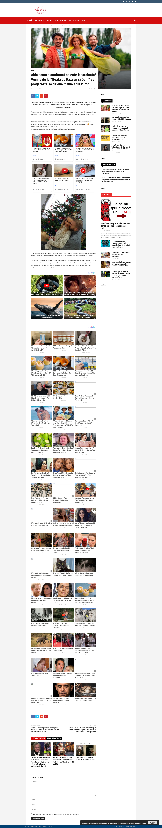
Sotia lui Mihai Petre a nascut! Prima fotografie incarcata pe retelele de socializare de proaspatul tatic (116, 180)
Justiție (63, 20)
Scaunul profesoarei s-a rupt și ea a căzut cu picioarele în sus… (120, 137)
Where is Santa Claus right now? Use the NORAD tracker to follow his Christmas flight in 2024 (63, 761)
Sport (84, 20)
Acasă (32, 26)
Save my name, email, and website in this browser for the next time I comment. (56, 814)
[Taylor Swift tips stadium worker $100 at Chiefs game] (86, 749)
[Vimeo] (132, 1)
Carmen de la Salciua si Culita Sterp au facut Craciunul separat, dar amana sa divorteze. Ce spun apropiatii (82, 730)
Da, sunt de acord (153, 822)
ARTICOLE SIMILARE (38, 738)
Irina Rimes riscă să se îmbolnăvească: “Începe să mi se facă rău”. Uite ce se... (121, 148)
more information (141, 823)
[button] (135, 20)
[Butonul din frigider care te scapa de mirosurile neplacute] (105, 255)
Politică (29, 20)
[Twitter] (129, 1)
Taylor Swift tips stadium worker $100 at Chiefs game (85, 759)
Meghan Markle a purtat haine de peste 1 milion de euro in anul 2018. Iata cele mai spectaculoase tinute (45, 730)
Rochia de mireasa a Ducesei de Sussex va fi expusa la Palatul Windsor (121, 128)
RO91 (115, 826)
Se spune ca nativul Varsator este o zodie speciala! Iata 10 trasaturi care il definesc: (121, 244)
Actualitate (39, 20)
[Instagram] (126, 1)
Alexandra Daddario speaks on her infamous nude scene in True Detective (121, 264)
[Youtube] (135, 1)
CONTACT (121, 826)
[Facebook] (123, 1)
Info (56, 20)
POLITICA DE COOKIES (131, 826)
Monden (49, 20)
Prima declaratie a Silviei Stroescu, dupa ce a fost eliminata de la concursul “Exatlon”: (120, 108)
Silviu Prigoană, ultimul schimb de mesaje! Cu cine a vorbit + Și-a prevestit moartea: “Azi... (121, 274)
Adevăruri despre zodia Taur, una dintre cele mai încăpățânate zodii (115, 226)
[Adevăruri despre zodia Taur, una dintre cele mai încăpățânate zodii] (116, 210)
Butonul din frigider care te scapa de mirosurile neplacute (121, 254)
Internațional (74, 20)
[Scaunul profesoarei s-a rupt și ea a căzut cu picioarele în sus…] (105, 138)
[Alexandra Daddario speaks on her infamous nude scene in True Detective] (105, 264)
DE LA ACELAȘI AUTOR (54, 738)
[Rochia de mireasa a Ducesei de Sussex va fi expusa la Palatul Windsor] (105, 128)
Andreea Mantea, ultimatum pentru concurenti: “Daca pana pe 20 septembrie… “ (115, 171)
